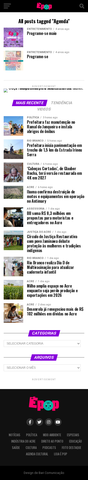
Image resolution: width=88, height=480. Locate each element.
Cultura (31, 447)
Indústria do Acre (23, 441)
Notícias (14, 435)
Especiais (73, 435)
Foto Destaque (71, 447)
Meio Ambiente (52, 435)
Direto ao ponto (52, 441)
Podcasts (49, 447)
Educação (75, 441)
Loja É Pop (60, 454)
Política (31, 435)
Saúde (16, 447)
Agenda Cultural (37, 454)
